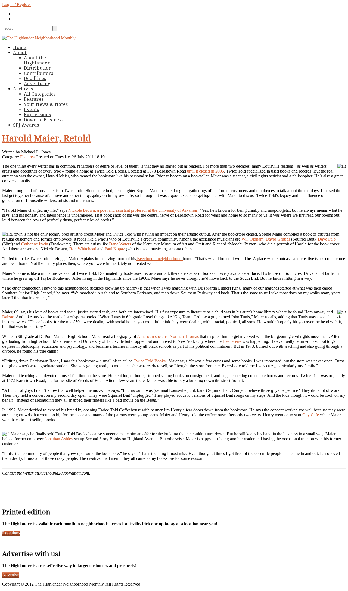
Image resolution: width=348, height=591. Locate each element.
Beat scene (232, 341)
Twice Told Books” (150, 361)
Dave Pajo (327, 239)
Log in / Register (16, 4)
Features (27, 157)
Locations (11, 533)
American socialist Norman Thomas (168, 336)
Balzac (8, 317)
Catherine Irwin (34, 244)
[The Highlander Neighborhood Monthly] (39, 38)
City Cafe (310, 415)
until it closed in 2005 (205, 171)
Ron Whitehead (82, 249)
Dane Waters (120, 244)
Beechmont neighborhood (159, 258)
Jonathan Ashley (59, 438)
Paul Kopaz (115, 249)
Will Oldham (251, 239)
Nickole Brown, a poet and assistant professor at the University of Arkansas (133, 210)
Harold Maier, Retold (46, 138)
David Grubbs (278, 239)
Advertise (10, 574)
